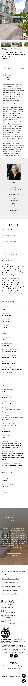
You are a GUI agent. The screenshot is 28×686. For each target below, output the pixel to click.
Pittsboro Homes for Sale (10, 594)
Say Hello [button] (14, 555)
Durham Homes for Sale (9, 590)
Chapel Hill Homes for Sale (10, 579)
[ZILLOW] (7, 628)
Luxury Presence (14, 668)
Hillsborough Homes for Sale (11, 586)
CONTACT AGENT (14, 210)
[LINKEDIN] (3, 628)
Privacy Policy (21, 676)
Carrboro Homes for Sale (10, 582)
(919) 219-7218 (14, 194)
